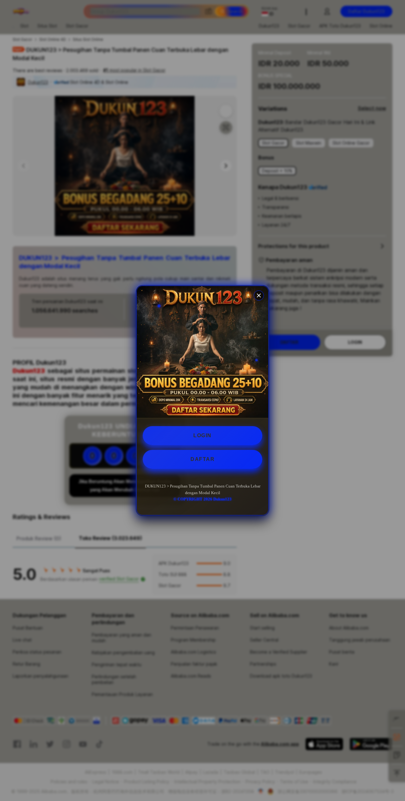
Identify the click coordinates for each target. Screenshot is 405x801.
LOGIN (202, 435)
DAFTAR (202, 459)
